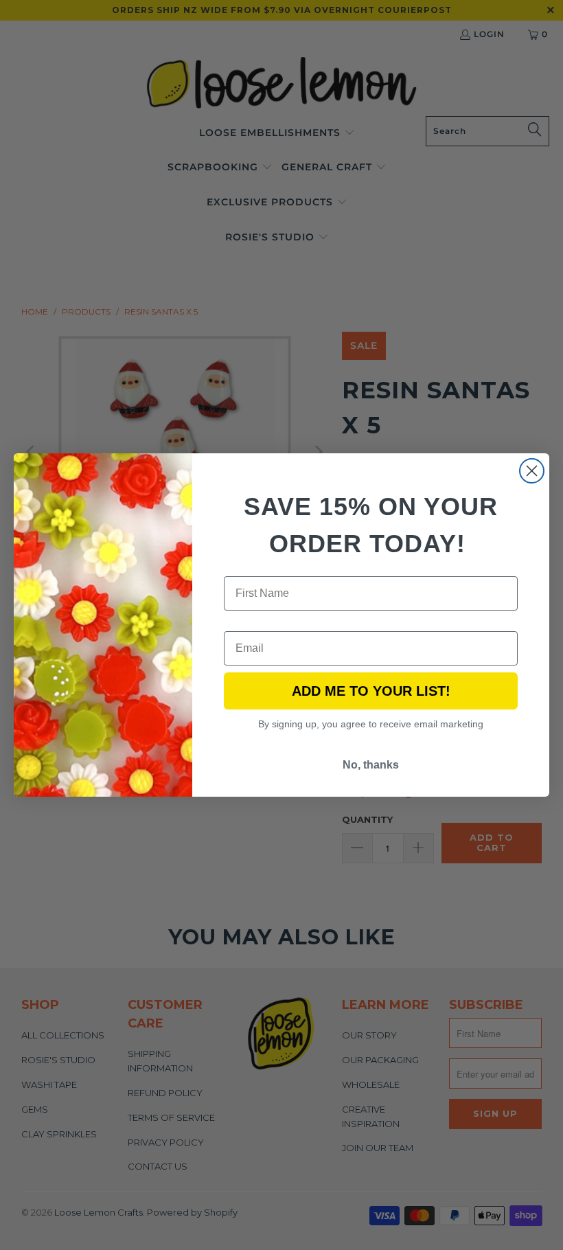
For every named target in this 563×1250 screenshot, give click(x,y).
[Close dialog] (532, 471)
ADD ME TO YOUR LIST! (371, 690)
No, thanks (371, 765)
